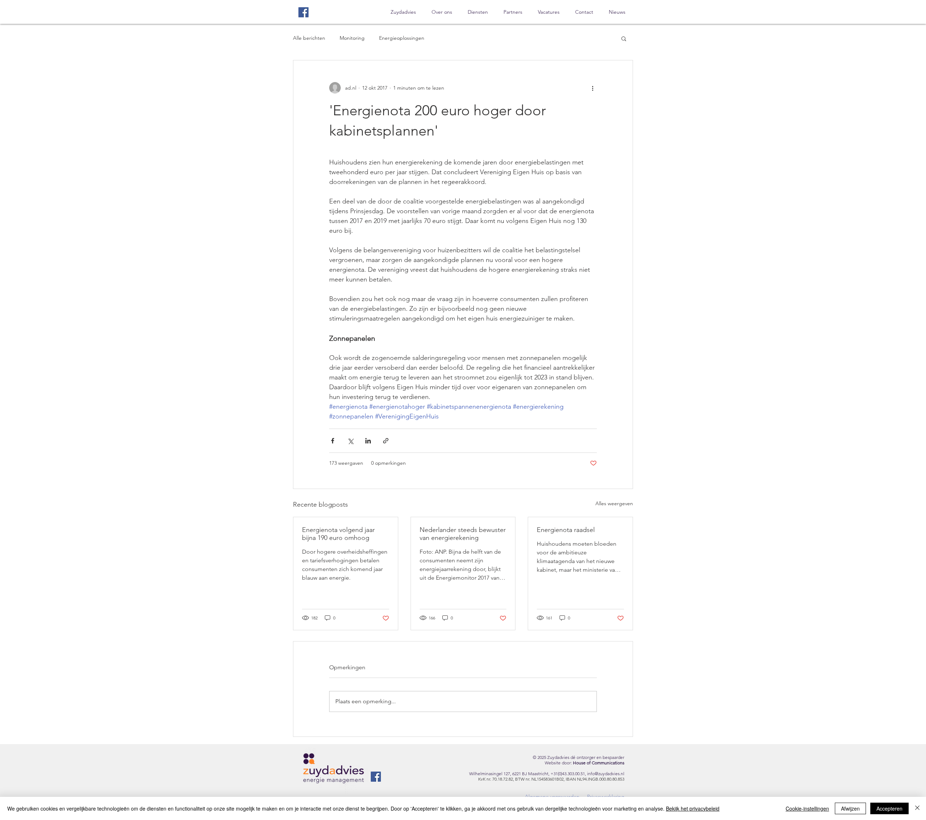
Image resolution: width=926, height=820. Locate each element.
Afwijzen (850, 808)
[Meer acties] (592, 87)
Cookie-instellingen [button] (807, 808)
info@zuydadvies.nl (605, 773)
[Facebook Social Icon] (303, 12)
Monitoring (352, 38)
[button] (623, 38)
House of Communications (598, 762)
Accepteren (889, 808)
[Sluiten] (917, 808)
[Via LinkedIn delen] (368, 440)
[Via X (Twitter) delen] (350, 440)
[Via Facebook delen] (332, 440)
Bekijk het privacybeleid (692, 808)
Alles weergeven (614, 503)
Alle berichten (309, 38)
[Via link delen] (385, 440)
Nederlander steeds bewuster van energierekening (463, 534)
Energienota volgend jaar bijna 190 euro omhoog (338, 534)
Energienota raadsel (566, 530)
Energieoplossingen (401, 38)
